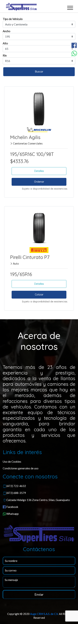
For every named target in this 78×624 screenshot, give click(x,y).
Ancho (6, 31)
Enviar (39, 594)
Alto (5, 43)
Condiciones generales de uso (20, 468)
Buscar (39, 71)
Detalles (39, 171)
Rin (5, 55)
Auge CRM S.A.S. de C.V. (44, 613)
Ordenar (39, 181)
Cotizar (39, 294)
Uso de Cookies (12, 461)
